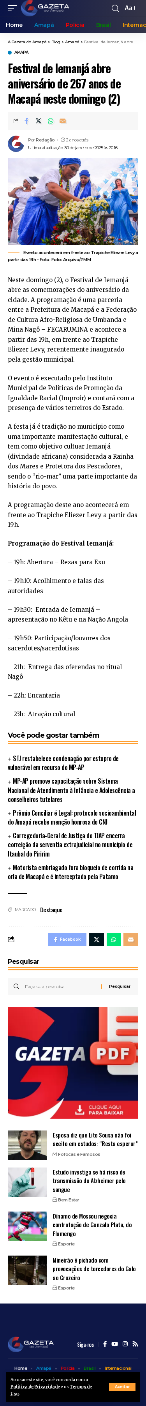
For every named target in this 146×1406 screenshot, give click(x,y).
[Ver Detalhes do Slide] (73, 1063)
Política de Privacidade (35, 1386)
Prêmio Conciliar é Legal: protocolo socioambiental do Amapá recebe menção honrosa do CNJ (72, 817)
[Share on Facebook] (26, 121)
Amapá (21, 53)
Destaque (51, 909)
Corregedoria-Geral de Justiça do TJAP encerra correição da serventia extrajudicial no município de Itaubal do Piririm (70, 844)
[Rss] (135, 1344)
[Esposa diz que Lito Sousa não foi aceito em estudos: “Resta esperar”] (27, 1145)
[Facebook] (105, 1344)
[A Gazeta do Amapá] (45, 8)
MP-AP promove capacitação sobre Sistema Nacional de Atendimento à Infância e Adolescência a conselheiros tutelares (71, 790)
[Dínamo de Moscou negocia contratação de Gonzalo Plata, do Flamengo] (27, 1226)
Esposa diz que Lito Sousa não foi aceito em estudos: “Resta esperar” (95, 1139)
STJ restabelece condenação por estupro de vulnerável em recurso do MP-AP (63, 763)
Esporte (66, 1244)
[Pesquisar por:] (60, 986)
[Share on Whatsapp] (50, 121)
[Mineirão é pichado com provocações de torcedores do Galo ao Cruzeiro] (27, 1270)
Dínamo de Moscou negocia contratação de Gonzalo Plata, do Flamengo (92, 1225)
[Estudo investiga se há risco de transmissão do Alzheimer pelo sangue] (27, 1182)
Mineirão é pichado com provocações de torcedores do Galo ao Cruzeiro (94, 1269)
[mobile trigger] (14, 8)
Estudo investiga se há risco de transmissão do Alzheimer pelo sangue (89, 1181)
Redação (45, 140)
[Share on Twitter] (38, 121)
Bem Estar (68, 1200)
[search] (115, 8)
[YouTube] (114, 1344)
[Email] (62, 121)
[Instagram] (125, 1344)
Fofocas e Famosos (79, 1154)
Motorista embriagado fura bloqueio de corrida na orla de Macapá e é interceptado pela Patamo (70, 872)
